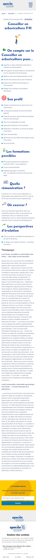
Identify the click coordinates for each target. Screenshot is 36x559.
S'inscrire (18, 503)
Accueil (3, 13)
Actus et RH (11, 13)
